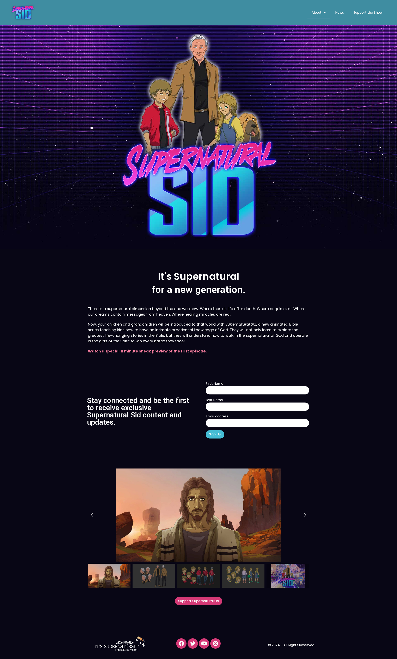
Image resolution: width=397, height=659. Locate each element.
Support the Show (368, 12)
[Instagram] (215, 643)
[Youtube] (204, 643)
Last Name (214, 400)
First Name (214, 383)
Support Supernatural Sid (198, 601)
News (339, 12)
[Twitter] (193, 643)
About (317, 12)
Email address (217, 416)
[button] (92, 515)
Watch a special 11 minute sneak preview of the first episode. (147, 351)
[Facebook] (181, 643)
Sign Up (215, 434)
